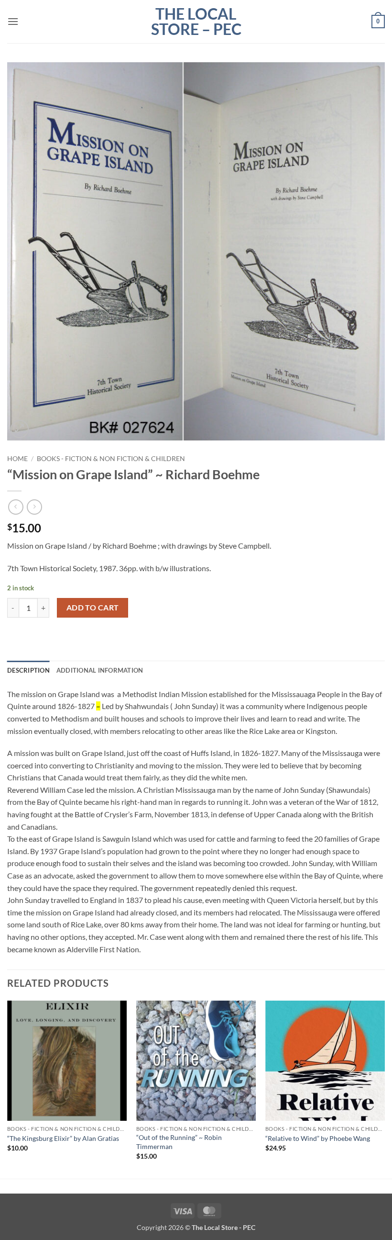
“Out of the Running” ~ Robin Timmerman (179, 1141)
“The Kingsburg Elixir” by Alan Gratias (63, 1138)
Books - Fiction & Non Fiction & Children (111, 458)
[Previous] (7, 1089)
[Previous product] (34, 506)
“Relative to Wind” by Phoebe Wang (317, 1138)
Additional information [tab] (99, 670)
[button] (13, 21)
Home (17, 458)
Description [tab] (28, 670)
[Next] (384, 1089)
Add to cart (92, 607)
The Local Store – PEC (196, 21)
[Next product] (15, 506)
